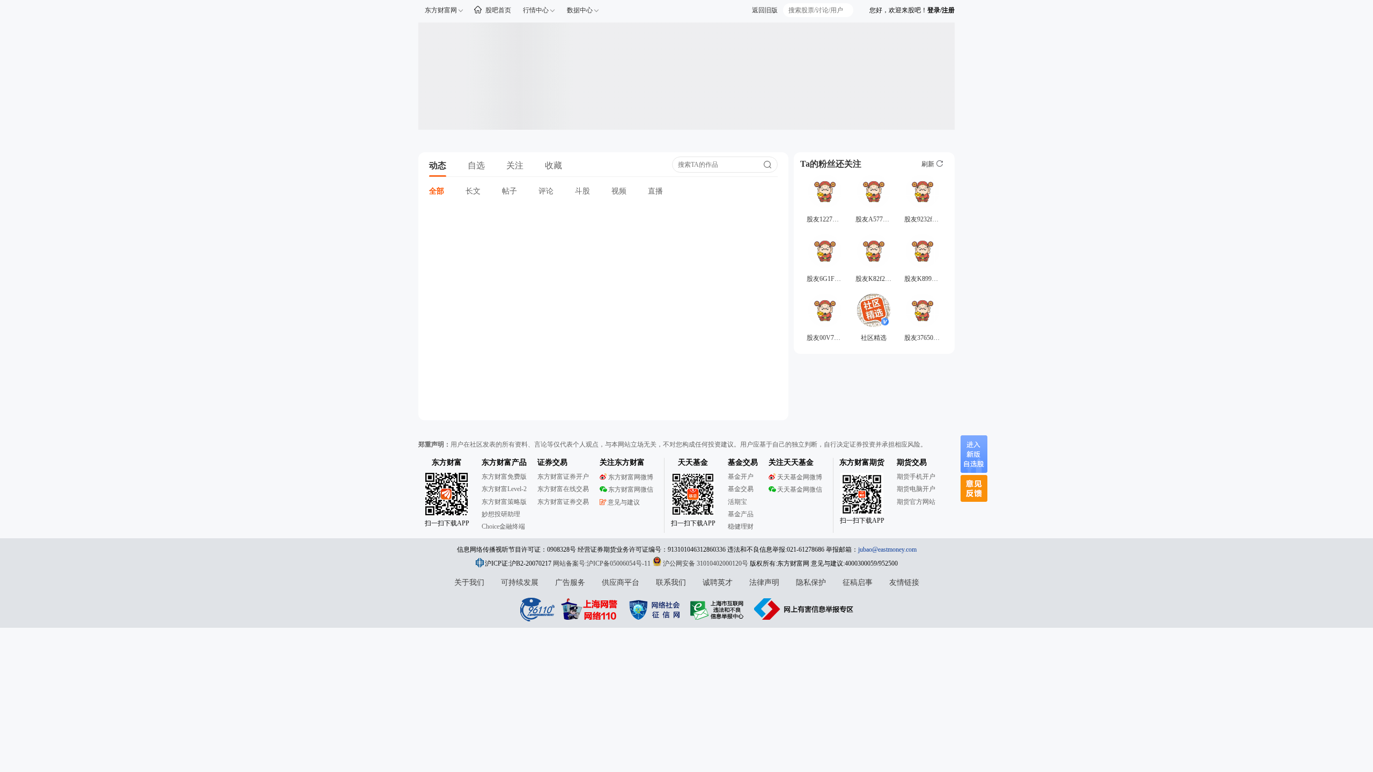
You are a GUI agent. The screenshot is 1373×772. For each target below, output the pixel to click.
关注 (514, 165)
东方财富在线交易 (563, 489)
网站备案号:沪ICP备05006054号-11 (602, 563)
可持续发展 (519, 582)
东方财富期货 (861, 462)
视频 (618, 191)
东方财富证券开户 (563, 476)
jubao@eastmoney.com (887, 549)
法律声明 (764, 582)
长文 (473, 191)
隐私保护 (811, 582)
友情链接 (904, 582)
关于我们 (469, 582)
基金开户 (741, 476)
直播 (655, 191)
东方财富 (447, 462)
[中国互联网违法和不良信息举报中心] (804, 609)
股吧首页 (498, 10)
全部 (436, 191)
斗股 (582, 191)
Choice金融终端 (503, 526)
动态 (437, 165)
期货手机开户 (916, 476)
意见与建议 (624, 502)
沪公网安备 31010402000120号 (705, 563)
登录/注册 (941, 10)
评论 (545, 191)
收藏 (553, 165)
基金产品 (741, 514)
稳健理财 (741, 526)
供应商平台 (620, 582)
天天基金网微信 (799, 489)
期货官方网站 (916, 502)
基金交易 (741, 489)
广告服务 (570, 582)
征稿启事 (858, 582)
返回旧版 (765, 10)
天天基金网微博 (799, 477)
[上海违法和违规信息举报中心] (718, 609)
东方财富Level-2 (504, 489)
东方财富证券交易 (563, 502)
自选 (476, 165)
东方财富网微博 (630, 477)
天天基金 (693, 462)
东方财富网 (441, 10)
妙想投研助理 (501, 514)
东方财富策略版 (504, 502)
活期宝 (737, 502)
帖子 (509, 191)
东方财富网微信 (630, 489)
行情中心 (536, 10)
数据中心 (580, 10)
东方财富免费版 (504, 476)
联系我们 (671, 582)
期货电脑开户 (916, 489)
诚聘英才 (718, 582)
